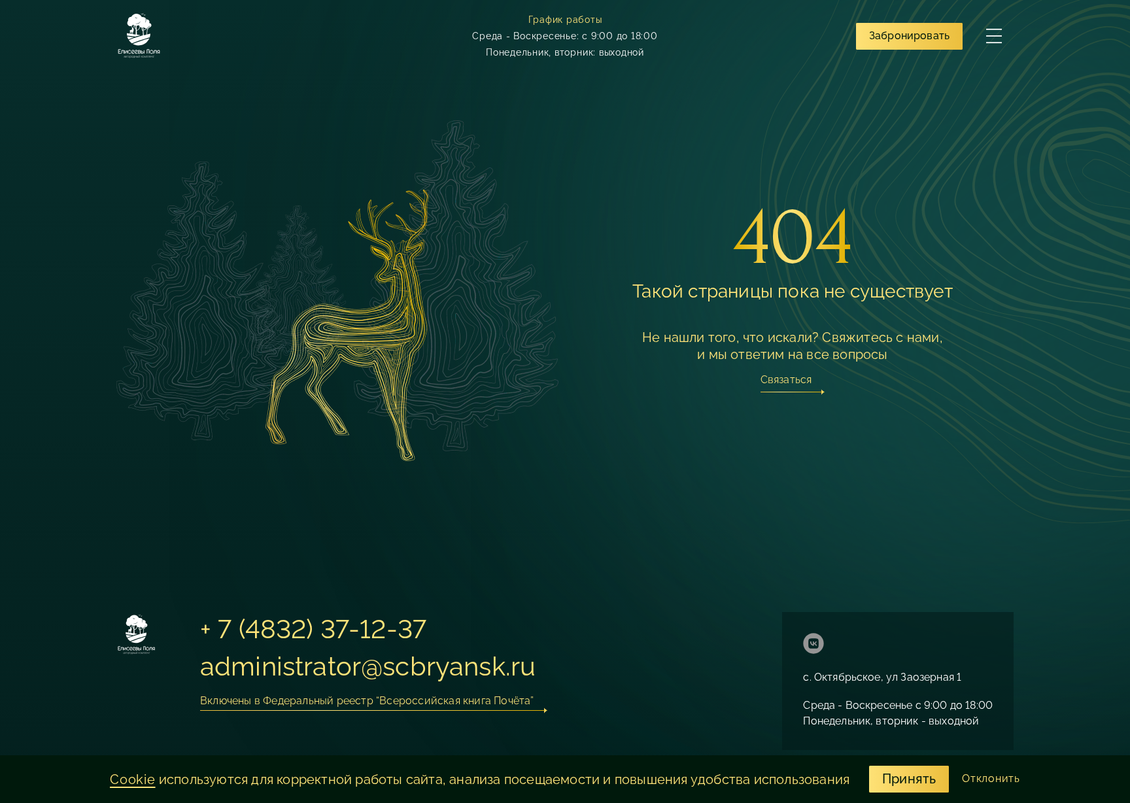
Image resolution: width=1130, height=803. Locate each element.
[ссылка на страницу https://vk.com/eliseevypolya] (813, 645)
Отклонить (991, 778)
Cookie (133, 779)
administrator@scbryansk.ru (368, 666)
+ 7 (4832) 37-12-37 (313, 628)
